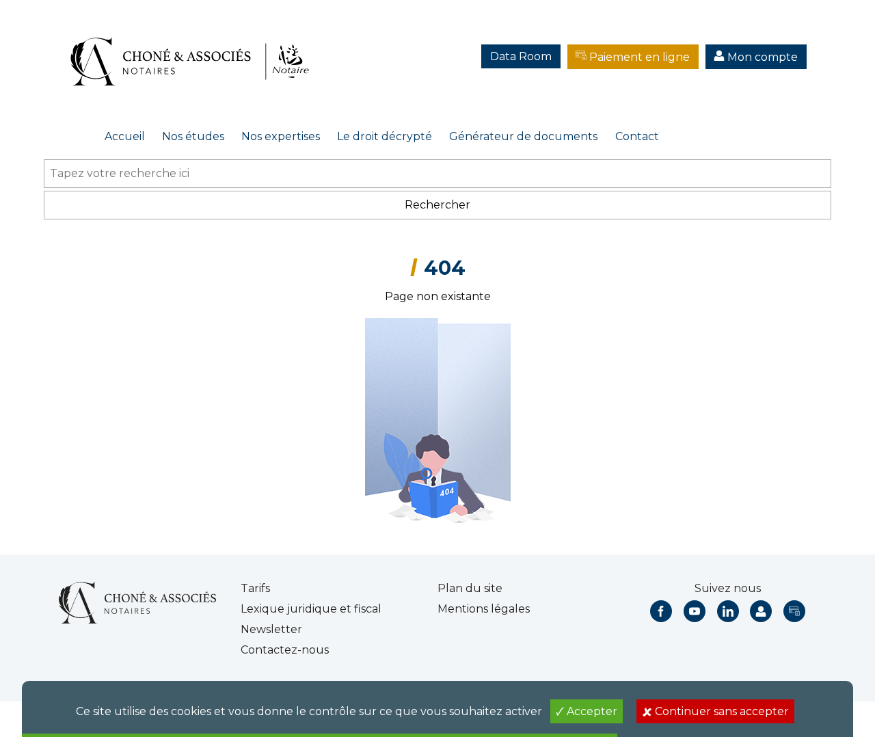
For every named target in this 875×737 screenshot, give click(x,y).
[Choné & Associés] (194, 47)
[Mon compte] (761, 611)
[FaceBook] (661, 611)
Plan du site (470, 588)
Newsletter (271, 629)
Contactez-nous (285, 649)
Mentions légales (484, 608)
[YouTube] (694, 611)
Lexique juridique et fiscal (311, 608)
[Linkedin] (728, 611)
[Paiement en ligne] (794, 611)
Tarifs (255, 588)
